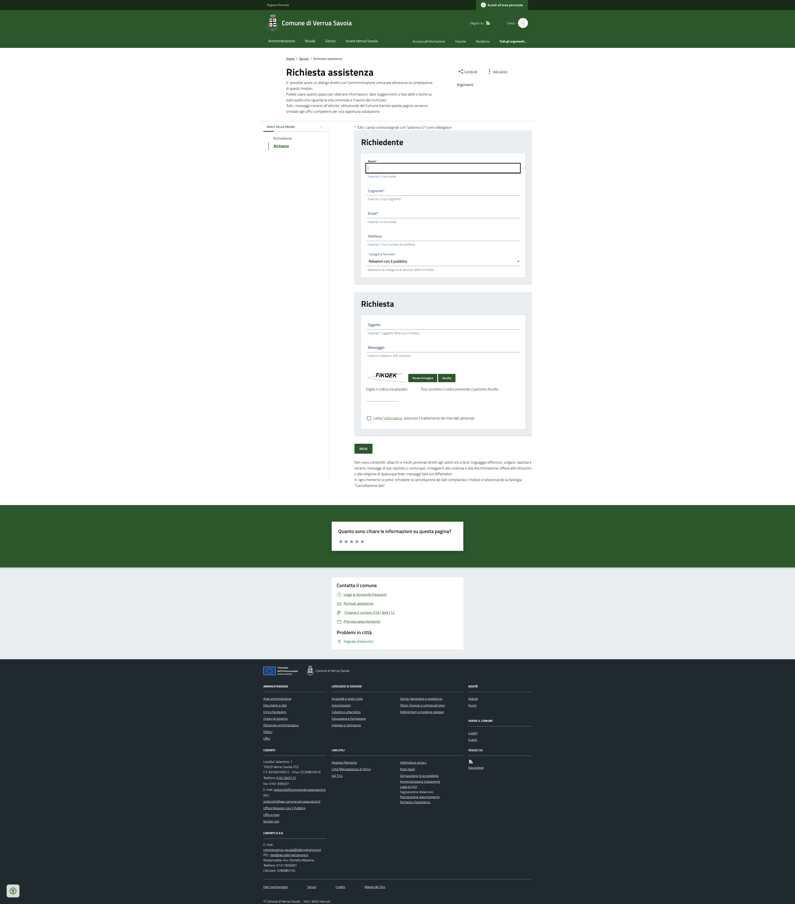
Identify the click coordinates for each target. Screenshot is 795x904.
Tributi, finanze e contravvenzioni (422, 705)
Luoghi (472, 733)
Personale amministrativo (281, 725)
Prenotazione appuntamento (420, 796)
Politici (267, 731)
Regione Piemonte (278, 5)
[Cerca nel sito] (521, 23)
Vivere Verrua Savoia (362, 41)
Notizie (473, 698)
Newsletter (476, 767)
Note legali (407, 769)
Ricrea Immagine (422, 378)
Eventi (472, 739)
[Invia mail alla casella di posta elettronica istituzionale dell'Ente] (300, 789)
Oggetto (374, 324)
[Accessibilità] (13, 891)
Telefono (375, 236)
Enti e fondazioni (274, 711)
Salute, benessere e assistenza (421, 698)
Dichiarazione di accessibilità (419, 775)
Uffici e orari (271, 814)
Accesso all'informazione (429, 41)
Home (290, 58)
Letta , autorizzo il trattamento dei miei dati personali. (424, 418)
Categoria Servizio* (382, 254)
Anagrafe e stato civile (347, 698)
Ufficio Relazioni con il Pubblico (284, 808)
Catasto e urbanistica (346, 711)
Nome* (372, 161)
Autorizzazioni (341, 705)
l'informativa (392, 418)
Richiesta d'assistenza (415, 802)
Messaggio (376, 347)
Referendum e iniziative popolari (422, 711)
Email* (373, 213)
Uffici (266, 738)
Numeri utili (271, 821)
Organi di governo (275, 718)
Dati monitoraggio (275, 886)
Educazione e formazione (349, 718)
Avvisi (472, 705)
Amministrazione (281, 41)
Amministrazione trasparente (420, 781)
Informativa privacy (413, 762)
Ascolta (446, 378)
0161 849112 (286, 777)
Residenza (483, 41)
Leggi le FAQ (408, 786)
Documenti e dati (275, 705)
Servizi (330, 41)
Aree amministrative (277, 698)
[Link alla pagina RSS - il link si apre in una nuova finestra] (487, 23)
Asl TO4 (337, 775)
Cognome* (376, 191)
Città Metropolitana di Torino (351, 769)
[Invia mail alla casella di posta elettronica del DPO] (292, 849)
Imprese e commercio (346, 725)
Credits (340, 886)
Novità (310, 41)
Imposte (460, 41)
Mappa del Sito (375, 886)
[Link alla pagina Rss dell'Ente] (470, 761)
